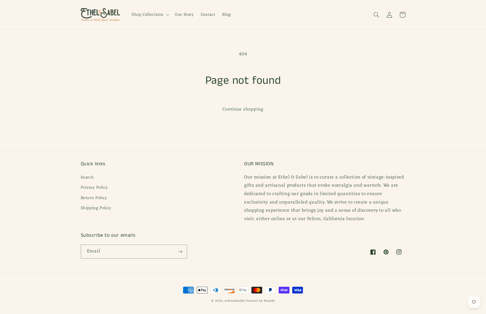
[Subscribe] (180, 251)
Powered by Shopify (260, 301)
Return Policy (94, 198)
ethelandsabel (235, 301)
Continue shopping (243, 109)
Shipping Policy (96, 208)
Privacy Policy (94, 187)
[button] (149, 14)
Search (87, 177)
